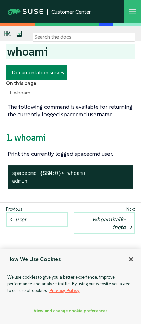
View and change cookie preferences (70, 311)
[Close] (131, 259)
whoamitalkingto (109, 223)
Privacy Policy (64, 290)
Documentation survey (38, 72)
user (20, 219)
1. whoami (20, 92)
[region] (70, 286)
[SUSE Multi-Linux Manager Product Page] (7, 33)
